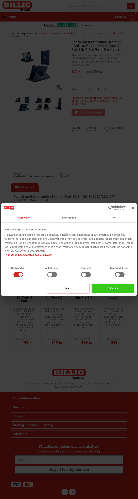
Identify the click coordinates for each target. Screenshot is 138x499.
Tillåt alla (112, 288)
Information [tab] (69, 217)
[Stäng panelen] (133, 208)
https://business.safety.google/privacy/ (28, 254)
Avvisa (68, 288)
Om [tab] (114, 217)
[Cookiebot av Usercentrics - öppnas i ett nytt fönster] (111, 207)
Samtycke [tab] (24, 217)
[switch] (52, 274)
